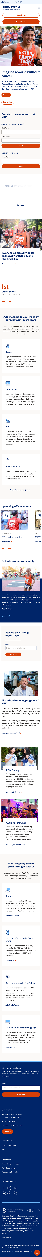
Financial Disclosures (22, 1251)
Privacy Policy (6, 1251)
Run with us (21, 15)
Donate (6, 95)
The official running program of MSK (20, 702)
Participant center (9, 1168)
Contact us (7, 1131)
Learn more (10, 1047)
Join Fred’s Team (12, 1005)
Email (7, 645)
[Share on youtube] (4, 1193)
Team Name (6, 157)
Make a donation (12, 916)
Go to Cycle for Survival (15, 845)
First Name (5, 128)
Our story (20, 205)
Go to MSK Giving (13, 792)
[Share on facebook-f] (4, 1188)
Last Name (5, 137)
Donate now (21, 22)
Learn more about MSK (10, 733)
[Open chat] (37, 1253)
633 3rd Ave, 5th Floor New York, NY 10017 (13, 1116)
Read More (6, 541)
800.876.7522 (10, 1121)
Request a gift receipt (10, 1172)
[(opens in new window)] (11, 2)
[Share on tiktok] (15, 1193)
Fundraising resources (10, 1164)
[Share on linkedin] (9, 1193)
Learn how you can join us (20, 490)
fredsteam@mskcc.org (13, 1125)
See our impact (8, 264)
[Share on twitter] (15, 1188)
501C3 (33, 1251)
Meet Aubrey (7, 609)
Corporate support (9, 1145)
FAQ (3, 1149)
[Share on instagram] (9, 1188)
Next (9, 301)
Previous (3, 301)
